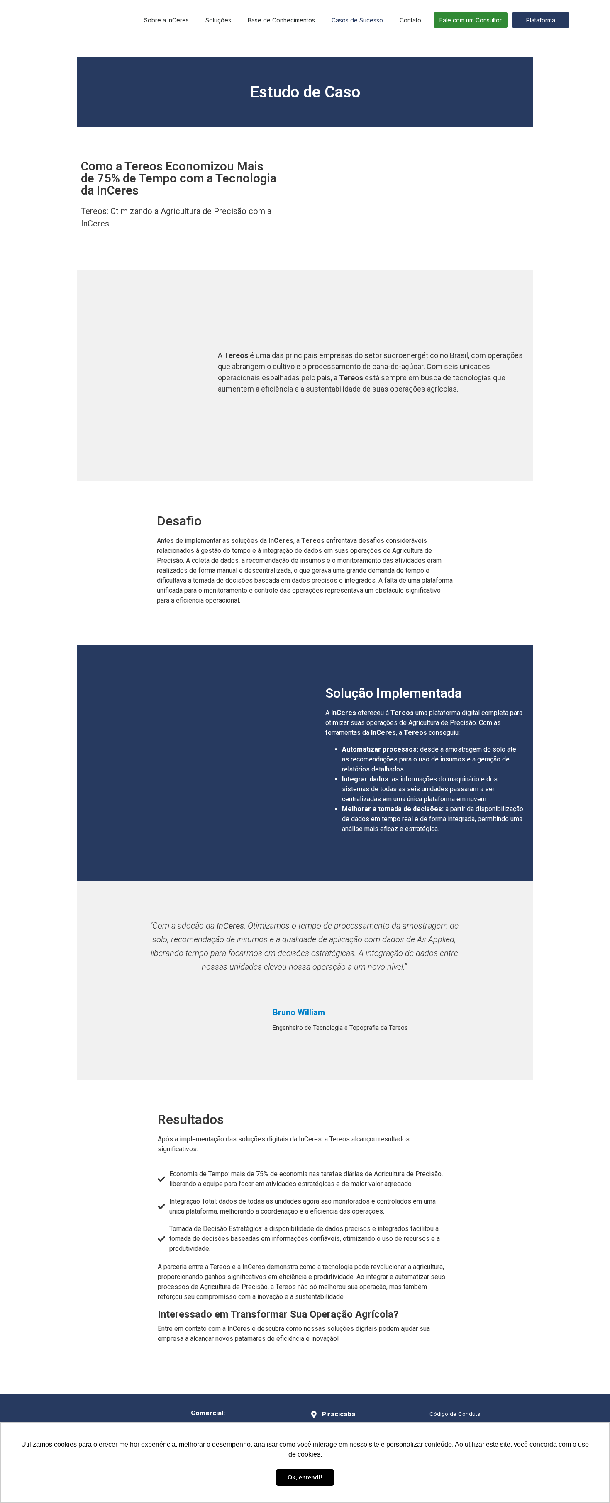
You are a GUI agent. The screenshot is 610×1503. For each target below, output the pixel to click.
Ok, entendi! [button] (305, 1477)
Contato (410, 20)
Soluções (218, 20)
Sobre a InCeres (166, 20)
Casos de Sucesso (357, 20)
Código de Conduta (455, 1414)
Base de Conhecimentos (281, 20)
